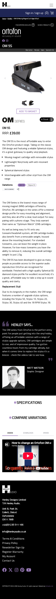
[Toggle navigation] (51, 5)
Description (29, 50)
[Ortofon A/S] (15, 32)
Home (4, 18)
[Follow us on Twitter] (10, 570)
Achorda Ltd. (49, 586)
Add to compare (9, 189)
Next (50, 78)
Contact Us (8, 561)
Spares (46, 433)
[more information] (52, 119)
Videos (10, 433)
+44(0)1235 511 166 (12, 524)
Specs (42, 50)
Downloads (28, 433)
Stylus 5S (31, 185)
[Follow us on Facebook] (3, 41)
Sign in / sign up (34, 13)
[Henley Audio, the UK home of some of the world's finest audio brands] (9, 489)
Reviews (36, 50)
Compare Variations (29, 417)
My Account (8, 556)
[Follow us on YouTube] (28, 570)
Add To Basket (28, 111)
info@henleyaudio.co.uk (14, 531)
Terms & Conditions (13, 539)
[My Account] (47, 13)
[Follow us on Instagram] (7, 41)
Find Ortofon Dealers (23, 25)
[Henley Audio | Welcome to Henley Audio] (6, 4)
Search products (44, 25)
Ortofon (10, 18)
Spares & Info (50, 50)
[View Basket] (52, 13)
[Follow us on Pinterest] (22, 570)
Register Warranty (12, 552)
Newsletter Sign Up (13, 547)
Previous (5, 78)
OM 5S (21, 185)
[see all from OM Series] (13, 121)
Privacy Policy (10, 543)
